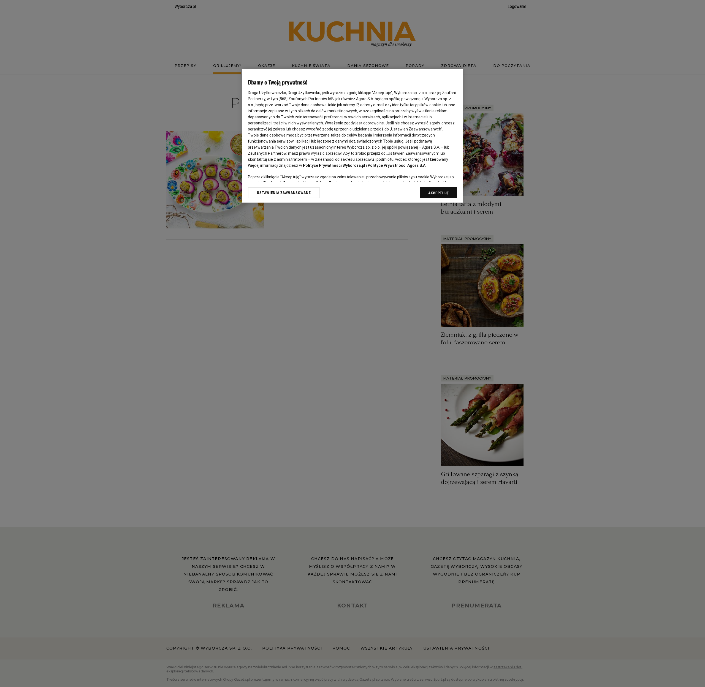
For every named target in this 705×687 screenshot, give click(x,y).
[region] (352, 136)
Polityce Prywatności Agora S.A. (397, 165)
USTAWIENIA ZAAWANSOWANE (284, 192)
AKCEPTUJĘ (438, 193)
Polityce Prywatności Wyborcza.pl (334, 165)
